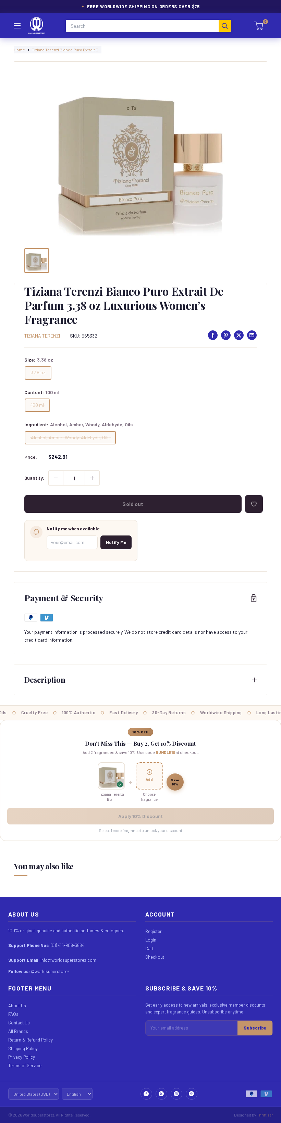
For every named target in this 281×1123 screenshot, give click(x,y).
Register (153, 931)
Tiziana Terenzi (42, 336)
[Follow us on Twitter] (161, 1094)
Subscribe (255, 1028)
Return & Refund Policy (30, 1040)
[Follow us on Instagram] (176, 1094)
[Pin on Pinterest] (226, 335)
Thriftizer (265, 1114)
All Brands (18, 1031)
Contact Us (19, 1022)
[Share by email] (252, 335)
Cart (149, 948)
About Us (17, 1005)
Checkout (154, 957)
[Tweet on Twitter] (239, 335)
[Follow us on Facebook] (146, 1094)
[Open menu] (17, 25)
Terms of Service (24, 1065)
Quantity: (34, 478)
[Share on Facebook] (213, 335)
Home (19, 49)
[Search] (225, 26)
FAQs (13, 1014)
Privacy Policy (21, 1057)
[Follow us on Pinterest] (191, 1094)
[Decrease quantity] (56, 478)
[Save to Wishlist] (254, 504)
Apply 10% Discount (140, 816)
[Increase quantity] (92, 478)
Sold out (132, 504)
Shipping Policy (23, 1048)
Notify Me (116, 542)
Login (150, 940)
